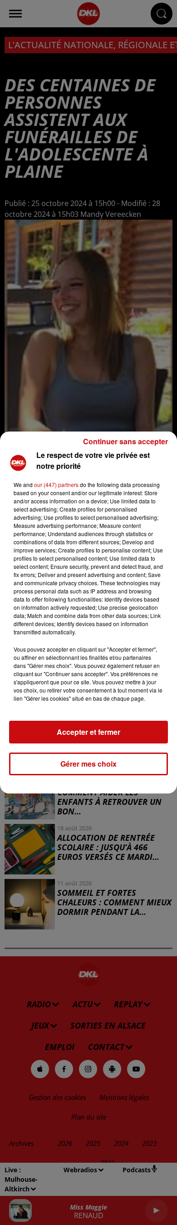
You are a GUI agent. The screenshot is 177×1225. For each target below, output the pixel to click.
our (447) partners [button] (56, 484)
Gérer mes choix (88, 763)
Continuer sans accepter (125, 441)
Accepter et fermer (88, 732)
